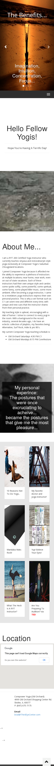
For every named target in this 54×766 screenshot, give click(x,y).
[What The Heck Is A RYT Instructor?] (14, 581)
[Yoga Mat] (14, 525)
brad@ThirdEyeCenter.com (27, 714)
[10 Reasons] (14, 466)
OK (44, 660)
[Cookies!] (39, 525)
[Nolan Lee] (39, 466)
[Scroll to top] (47, 762)
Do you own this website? (16, 660)
